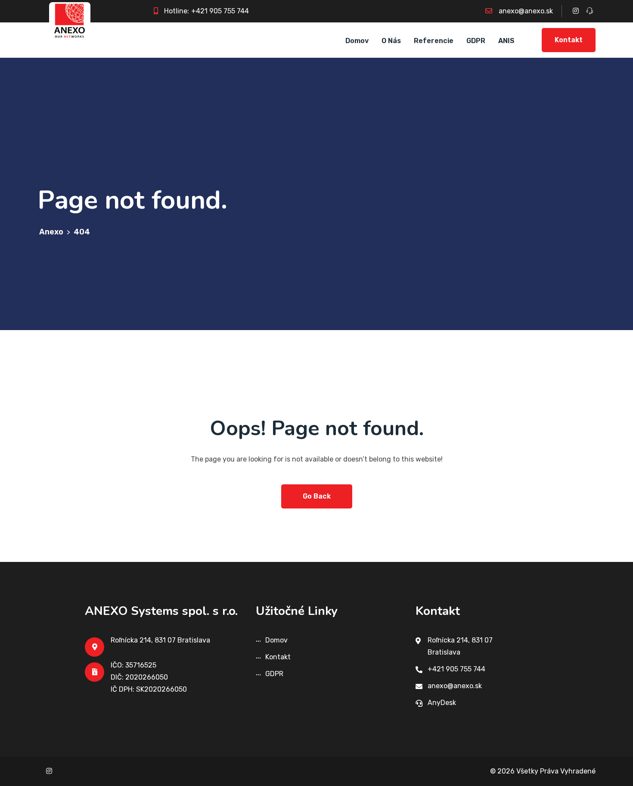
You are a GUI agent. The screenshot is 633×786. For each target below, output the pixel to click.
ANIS (506, 41)
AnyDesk (442, 703)
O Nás (391, 41)
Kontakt (569, 40)
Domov (357, 41)
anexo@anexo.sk (526, 11)
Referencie (433, 41)
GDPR (475, 41)
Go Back (317, 496)
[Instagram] (49, 771)
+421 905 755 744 (220, 11)
